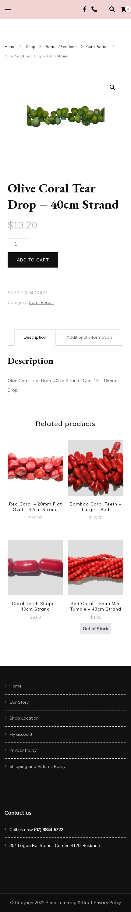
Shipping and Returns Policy (37, 766)
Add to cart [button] (35, 470)
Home (15, 686)
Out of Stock (95, 628)
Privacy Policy (23, 750)
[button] (112, 87)
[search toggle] (112, 9)
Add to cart (33, 260)
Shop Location (24, 718)
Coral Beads (41, 302)
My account (20, 734)
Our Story (19, 702)
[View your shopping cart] (123, 9)
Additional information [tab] (89, 337)
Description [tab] (35, 337)
